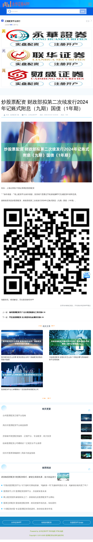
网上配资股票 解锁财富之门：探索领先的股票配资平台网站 (28, 497)
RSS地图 (52, 531)
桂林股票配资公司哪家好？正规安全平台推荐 (22, 443)
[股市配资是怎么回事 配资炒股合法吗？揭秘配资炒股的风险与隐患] (22, 342)
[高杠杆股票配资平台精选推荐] (86, 428)
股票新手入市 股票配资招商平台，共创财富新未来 (24, 491)
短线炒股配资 (46, 522)
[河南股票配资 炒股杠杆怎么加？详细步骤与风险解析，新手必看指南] (70, 342)
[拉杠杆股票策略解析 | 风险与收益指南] (86, 455)
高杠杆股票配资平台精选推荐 (15, 425)
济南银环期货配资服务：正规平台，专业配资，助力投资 (27, 436)
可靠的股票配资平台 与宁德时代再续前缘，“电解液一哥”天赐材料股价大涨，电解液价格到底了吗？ (45, 485)
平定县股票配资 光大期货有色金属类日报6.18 (26, 317)
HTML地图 (59, 531)
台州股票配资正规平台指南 (14, 415)
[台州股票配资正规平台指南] (86, 417)
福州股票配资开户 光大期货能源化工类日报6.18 (27, 312)
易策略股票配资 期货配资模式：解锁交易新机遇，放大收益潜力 (28, 476)
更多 (88, 21)
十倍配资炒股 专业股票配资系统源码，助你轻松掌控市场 (27, 508)
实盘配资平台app (76, 522)
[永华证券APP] (16, 4)
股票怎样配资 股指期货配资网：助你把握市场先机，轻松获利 (29, 502)
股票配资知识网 (51, 535)
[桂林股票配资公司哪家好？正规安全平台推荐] (86, 445)
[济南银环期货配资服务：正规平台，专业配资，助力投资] (86, 437)
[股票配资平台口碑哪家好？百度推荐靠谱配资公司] (22, 374)
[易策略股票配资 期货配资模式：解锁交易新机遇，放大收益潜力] (63, 477)
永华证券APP (16, 522)
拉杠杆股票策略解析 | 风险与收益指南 (19, 452)
